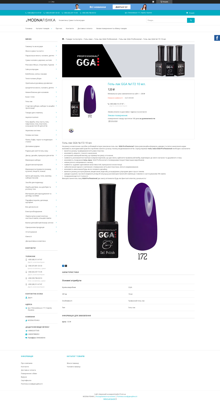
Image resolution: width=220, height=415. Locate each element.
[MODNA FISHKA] (40, 21)
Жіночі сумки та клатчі (34, 51)
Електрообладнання (33, 211)
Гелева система (31, 135)
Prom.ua (123, 394)
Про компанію (26, 363)
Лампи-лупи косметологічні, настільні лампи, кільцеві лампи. (38, 217)
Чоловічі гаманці (73, 366)
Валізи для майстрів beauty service (39, 223)
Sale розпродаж (31, 69)
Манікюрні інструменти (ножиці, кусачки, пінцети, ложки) (38, 170)
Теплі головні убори (33, 78)
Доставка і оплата (85, 28)
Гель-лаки (88, 39)
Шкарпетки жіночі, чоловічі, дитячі (39, 87)
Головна (28, 28)
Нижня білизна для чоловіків (37, 92)
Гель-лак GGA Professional (105, 39)
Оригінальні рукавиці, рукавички (38, 83)
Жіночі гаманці (73, 363)
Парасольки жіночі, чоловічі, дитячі (39, 55)
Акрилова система (32, 130)
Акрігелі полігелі (31, 117)
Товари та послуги (74, 39)
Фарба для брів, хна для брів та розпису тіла (38, 188)
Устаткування (31, 232)
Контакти (70, 28)
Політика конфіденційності (32, 384)
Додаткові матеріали (34, 164)
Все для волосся (31, 207)
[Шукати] (191, 20)
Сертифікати (26, 380)
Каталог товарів (42, 28)
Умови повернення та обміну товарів (111, 28)
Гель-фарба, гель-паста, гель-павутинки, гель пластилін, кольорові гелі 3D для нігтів (37, 124)
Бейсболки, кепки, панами (36, 74)
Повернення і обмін (29, 373)
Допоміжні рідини (32, 146)
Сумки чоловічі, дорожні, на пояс (38, 60)
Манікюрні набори (32, 160)
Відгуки (24, 377)
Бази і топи (30, 97)
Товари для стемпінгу (34, 112)
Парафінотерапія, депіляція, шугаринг (36, 201)
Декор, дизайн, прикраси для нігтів (39, 155)
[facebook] (63, 266)
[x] (66, 266)
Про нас (59, 28)
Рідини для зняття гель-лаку (36, 151)
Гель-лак (28, 101)
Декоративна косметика (35, 241)
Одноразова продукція (34, 227)
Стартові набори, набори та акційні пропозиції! (39, 107)
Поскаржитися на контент (105, 396)
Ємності (28, 236)
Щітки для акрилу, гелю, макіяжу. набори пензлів (38, 177)
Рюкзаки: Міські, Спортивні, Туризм (39, 65)
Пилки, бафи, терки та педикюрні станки (38, 140)
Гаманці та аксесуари (34, 46)
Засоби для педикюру (34, 182)
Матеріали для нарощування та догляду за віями (38, 194)
